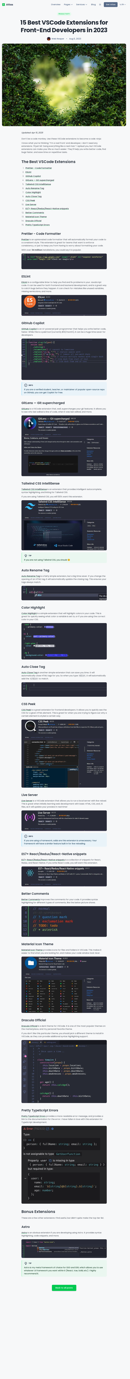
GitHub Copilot (33, 176)
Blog (93, 4)
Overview (55, 4)
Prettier (25, 239)
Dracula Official (33, 220)
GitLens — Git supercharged (40, 180)
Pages (67, 4)
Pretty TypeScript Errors (38, 224)
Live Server (31, 204)
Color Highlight (33, 192)
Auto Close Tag (34, 196)
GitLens (25, 408)
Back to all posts (64, 1287)
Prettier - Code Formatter (39, 168)
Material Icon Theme (36, 216)
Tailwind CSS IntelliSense (38, 184)
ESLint (28, 172)
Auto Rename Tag (35, 188)
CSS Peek (30, 200)
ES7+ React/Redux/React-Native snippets (47, 208)
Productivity (64, 14)
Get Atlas (111, 4)
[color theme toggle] (100, 4)
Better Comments (35, 212)
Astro (24, 1232)
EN (123, 5)
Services (80, 4)
